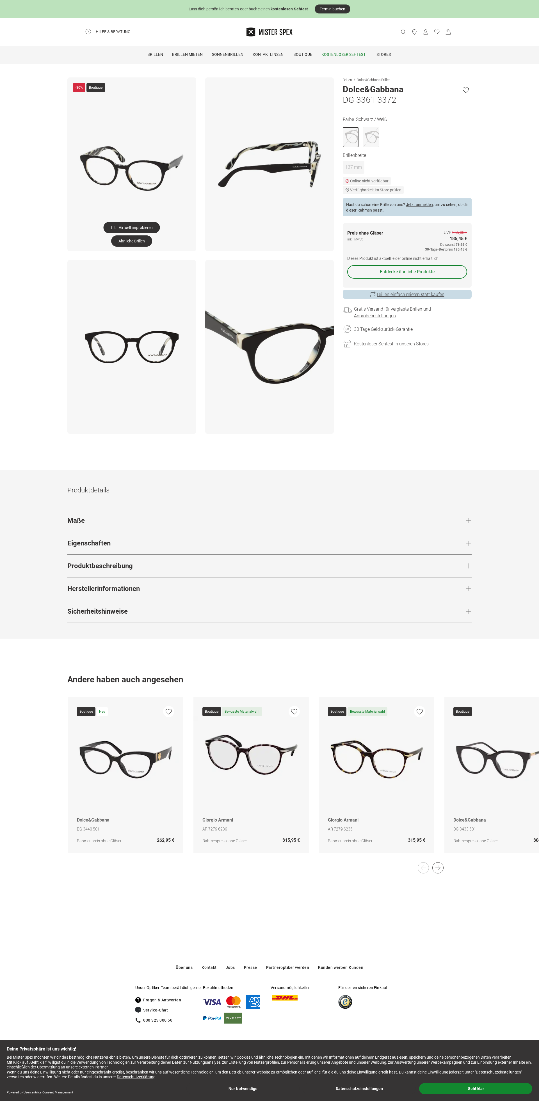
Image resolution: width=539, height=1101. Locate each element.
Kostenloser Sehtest (343, 54)
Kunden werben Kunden (340, 967)
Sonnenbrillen (227, 54)
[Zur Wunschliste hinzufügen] (465, 90)
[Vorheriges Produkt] (423, 867)
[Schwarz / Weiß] (350, 137)
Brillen (155, 54)
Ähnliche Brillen (131, 241)
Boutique (302, 54)
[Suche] (403, 32)
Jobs (230, 967)
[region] (269, 781)
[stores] (414, 32)
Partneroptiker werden (287, 967)
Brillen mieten (187, 54)
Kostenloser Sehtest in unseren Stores (391, 344)
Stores (383, 54)
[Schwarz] (371, 137)
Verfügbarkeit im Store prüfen (375, 190)
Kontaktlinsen (268, 54)
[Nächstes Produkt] (438, 867)
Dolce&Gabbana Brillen (373, 79)
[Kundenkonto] (425, 32)
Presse (250, 967)
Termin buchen (332, 9)
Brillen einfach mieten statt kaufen (410, 294)
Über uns (184, 967)
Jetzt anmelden (419, 204)
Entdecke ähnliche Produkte (407, 271)
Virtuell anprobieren (136, 227)
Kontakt (209, 967)
